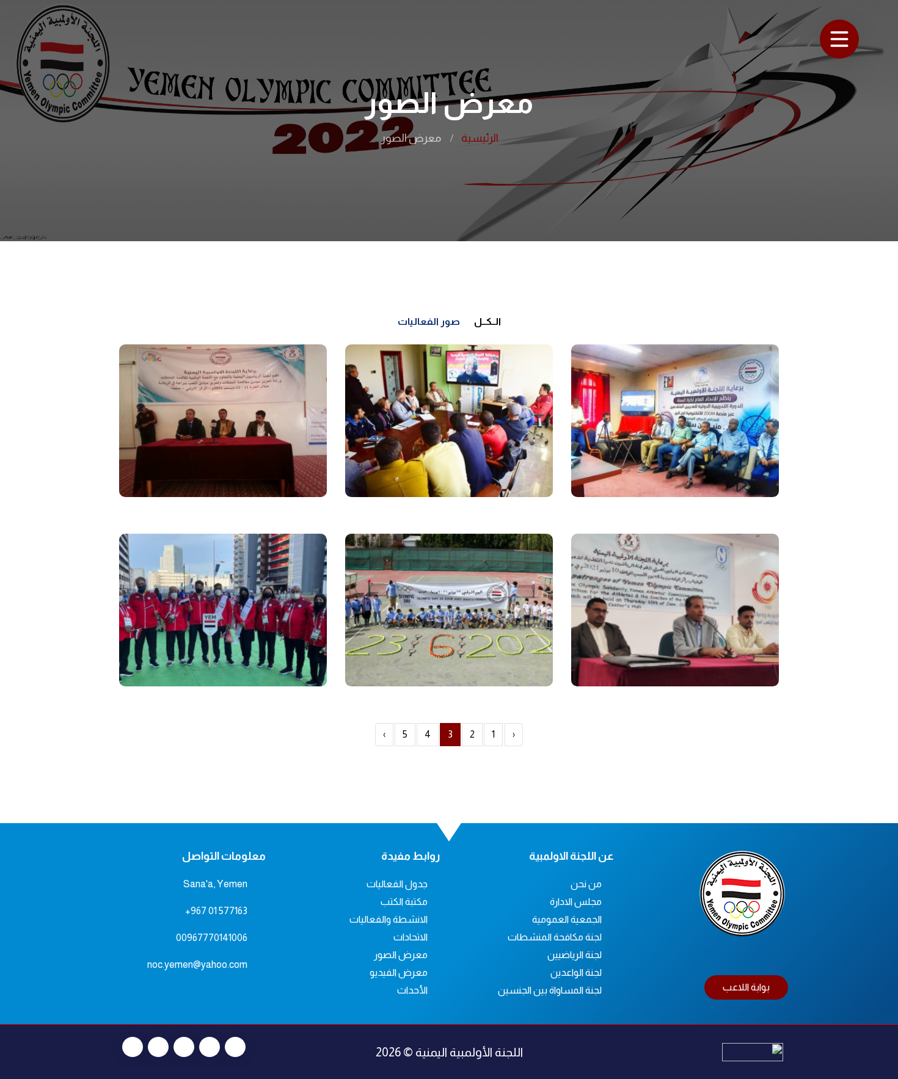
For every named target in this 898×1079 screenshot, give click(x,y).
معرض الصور (401, 955)
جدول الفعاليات (397, 884)
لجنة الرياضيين (574, 955)
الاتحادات (410, 937)
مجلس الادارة (576, 901)
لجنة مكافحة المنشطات (555, 937)
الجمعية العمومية (567, 919)
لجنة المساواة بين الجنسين (550, 990)
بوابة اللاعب (746, 987)
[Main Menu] (839, 39)
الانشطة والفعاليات (388, 919)
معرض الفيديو (399, 972)
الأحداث (412, 990)
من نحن (586, 884)
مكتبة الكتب (404, 901)
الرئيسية (479, 138)
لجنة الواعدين (576, 972)
